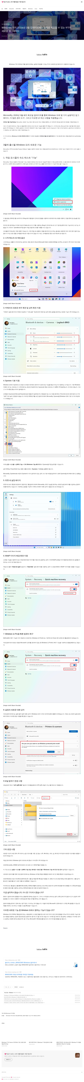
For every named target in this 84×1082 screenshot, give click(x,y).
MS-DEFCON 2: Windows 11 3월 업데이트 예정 (14, 997)
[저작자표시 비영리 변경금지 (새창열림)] (21, 987)
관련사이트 (4, 1072)
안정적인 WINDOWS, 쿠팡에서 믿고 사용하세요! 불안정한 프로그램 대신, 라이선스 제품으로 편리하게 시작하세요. (39, 977)
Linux (36, 8)
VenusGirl (11, 8)
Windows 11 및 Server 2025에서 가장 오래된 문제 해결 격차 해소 (18, 995)
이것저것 (41, 8)
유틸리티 (24, 8)
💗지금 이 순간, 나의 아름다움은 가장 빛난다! (13, 2)
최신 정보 (6, 992)
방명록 (6, 8)
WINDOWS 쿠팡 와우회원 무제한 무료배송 (19, 974)
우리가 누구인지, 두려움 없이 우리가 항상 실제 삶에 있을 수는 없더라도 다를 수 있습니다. (24, 1056)
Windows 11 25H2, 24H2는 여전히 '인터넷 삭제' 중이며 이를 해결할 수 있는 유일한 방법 (23, 1002)
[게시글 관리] (10, 987)
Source (5, 928)
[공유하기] (8, 987)
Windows (30, 8)
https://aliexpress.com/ (11, 960)
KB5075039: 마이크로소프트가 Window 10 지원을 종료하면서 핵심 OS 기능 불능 (22, 998)
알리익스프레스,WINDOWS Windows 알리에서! (21, 962)
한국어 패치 (18, 8)
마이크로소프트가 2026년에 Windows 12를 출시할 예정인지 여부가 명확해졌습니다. (22, 1000)
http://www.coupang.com (12, 972)
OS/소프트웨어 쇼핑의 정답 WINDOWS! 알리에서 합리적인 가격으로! (25, 965)
